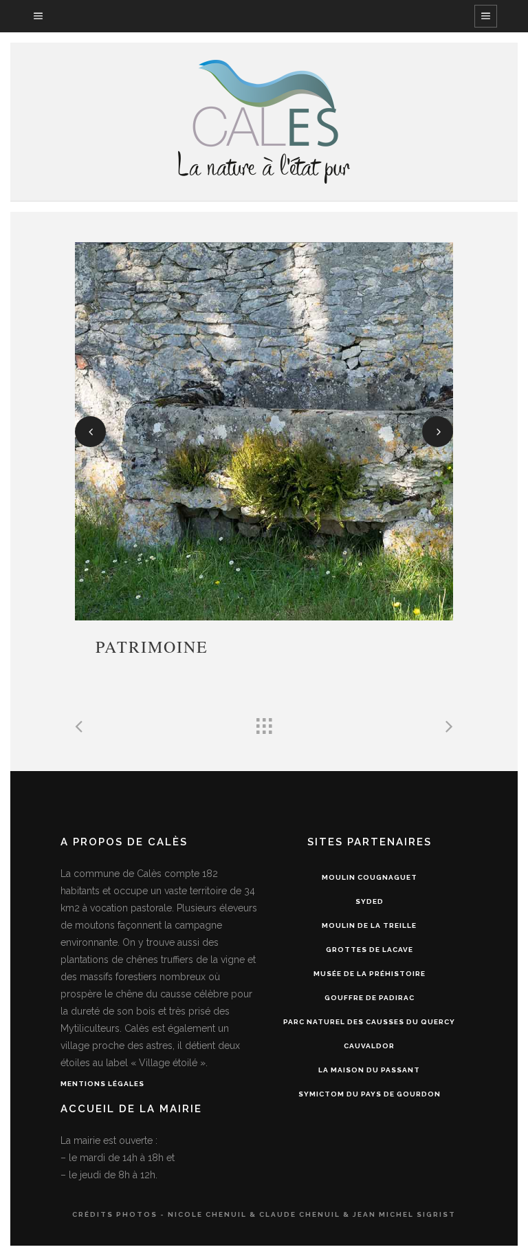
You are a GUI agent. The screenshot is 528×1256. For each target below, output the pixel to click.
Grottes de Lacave (369, 949)
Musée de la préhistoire (370, 973)
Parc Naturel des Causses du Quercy (369, 1022)
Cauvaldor (369, 1046)
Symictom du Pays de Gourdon (369, 1094)
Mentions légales (102, 1083)
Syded (369, 901)
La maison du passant (369, 1070)
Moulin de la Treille (369, 925)
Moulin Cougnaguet (369, 877)
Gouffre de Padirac (369, 997)
